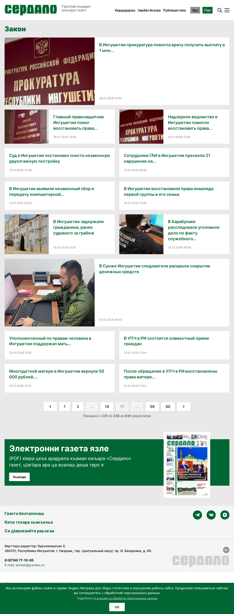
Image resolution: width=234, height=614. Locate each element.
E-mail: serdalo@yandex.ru (25, 565)
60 (168, 406)
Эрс (195, 10)
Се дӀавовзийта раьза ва (29, 530)
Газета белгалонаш (24, 513)
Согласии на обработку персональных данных (126, 598)
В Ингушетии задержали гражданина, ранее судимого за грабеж (78, 227)
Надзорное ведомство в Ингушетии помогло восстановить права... (192, 122)
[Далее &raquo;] (184, 406)
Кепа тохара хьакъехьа (29, 522)
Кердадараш (125, 10)
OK (117, 607)
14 (107, 406)
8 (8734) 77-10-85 (19, 560)
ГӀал (207, 10)
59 (152, 406)
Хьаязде (19, 477)
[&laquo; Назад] (50, 406)
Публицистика (174, 10)
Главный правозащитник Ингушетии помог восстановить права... (78, 122)
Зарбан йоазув (149, 10)
